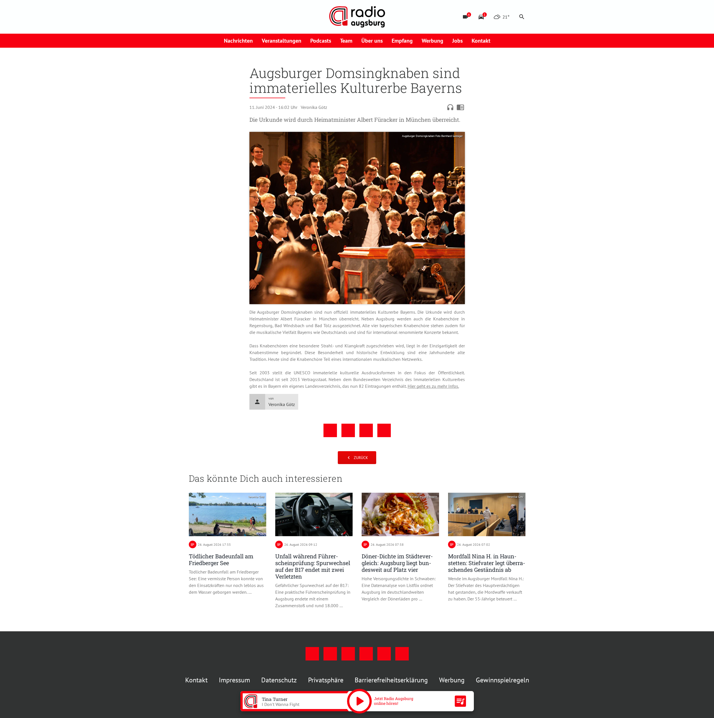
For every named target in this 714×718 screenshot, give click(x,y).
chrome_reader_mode (460, 107)
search (521, 16)
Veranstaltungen (281, 40)
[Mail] (228, 16)
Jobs (457, 40)
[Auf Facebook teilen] (330, 430)
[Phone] (239, 16)
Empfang (402, 40)
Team (346, 40)
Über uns (372, 40)
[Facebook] (194, 16)
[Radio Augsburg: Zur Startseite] (357, 17)
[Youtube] (216, 16)
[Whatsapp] (250, 16)
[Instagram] (205, 16)
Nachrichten (238, 40)
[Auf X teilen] (348, 430)
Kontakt (481, 40)
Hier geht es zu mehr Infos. (433, 386)
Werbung (432, 40)
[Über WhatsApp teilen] (366, 430)
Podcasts (320, 40)
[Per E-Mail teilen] (384, 430)
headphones (450, 107)
